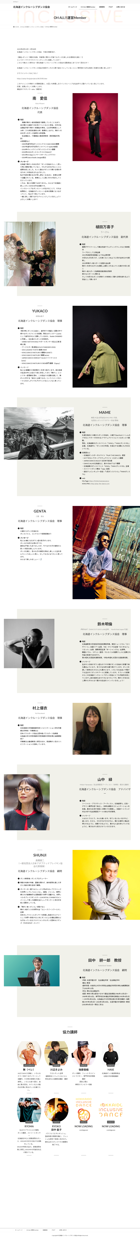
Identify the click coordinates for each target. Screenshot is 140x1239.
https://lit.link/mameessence (99, 481)
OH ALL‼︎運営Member (32, 1230)
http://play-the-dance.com (100, 484)
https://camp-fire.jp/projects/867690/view (32, 78)
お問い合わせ (63, 1230)
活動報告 (45, 1230)
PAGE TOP (135, 1200)
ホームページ (18, 1230)
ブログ (53, 1230)
